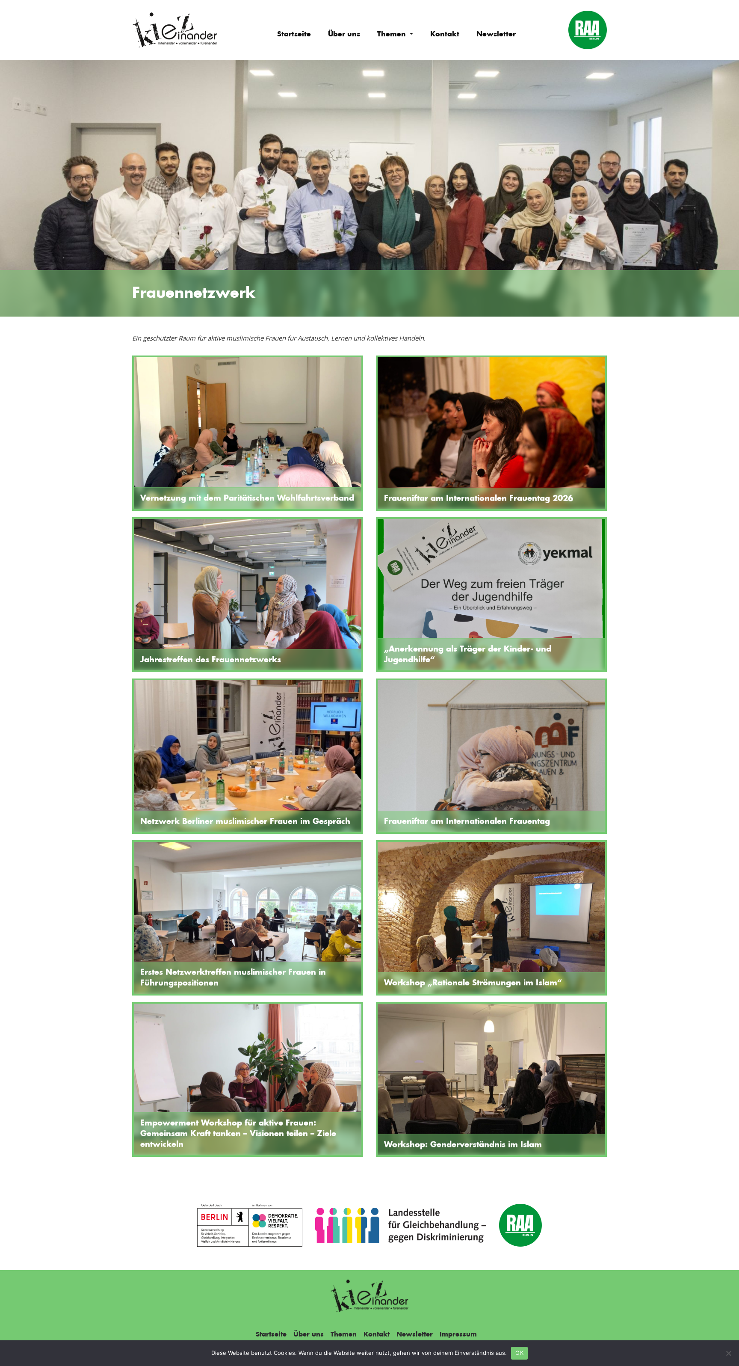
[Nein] (728, 1353)
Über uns (344, 34)
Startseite (294, 34)
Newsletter (496, 34)
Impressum (458, 1334)
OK (519, 1352)
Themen (392, 34)
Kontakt (444, 34)
